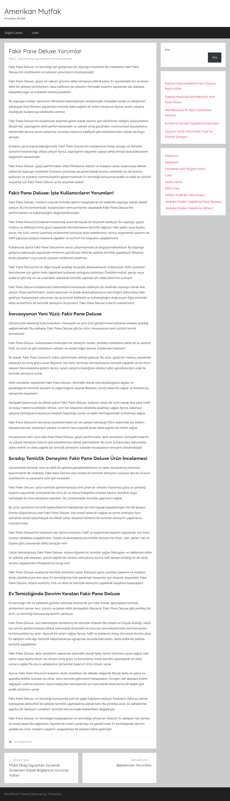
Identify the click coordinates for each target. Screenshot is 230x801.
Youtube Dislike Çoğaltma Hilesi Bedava (193, 201)
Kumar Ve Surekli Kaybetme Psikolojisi (192, 123)
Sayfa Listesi (14, 33)
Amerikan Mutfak (32, 11)
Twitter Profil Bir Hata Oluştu (185, 195)
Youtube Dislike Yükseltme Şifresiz (189, 208)
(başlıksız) (171, 155)
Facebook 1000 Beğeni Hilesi (185, 169)
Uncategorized (23, 741)
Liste (35, 33)
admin (55, 58)
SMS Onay (172, 188)
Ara (167, 49)
